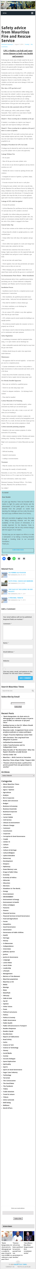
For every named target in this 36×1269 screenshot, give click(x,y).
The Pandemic (8, 1086)
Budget (5, 803)
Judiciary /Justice (9, 951)
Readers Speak (8, 1031)
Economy (6, 875)
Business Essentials (10, 809)
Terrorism (6, 1078)
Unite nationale (8, 1100)
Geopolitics (7, 924)
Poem (5, 1009)
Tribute (5, 1097)
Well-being (7, 1102)
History (5, 940)
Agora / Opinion (8, 790)
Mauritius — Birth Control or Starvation (17, 757)
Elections (6, 886)
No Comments (12, 575)
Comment (6, 828)
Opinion (6, 1004)
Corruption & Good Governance (14, 836)
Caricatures (7, 814)
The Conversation (9, 1080)
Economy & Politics (9, 877)
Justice (5, 954)
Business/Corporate (10, 811)
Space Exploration (9, 1061)
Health (5, 935)
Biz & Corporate (8, 798)
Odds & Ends (7, 998)
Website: (6, 661)
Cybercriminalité (9, 855)
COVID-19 (6, 842)
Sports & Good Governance (12, 1069)
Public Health (7, 1023)
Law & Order (7, 965)
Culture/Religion (9, 853)
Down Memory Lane (10, 869)
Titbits (5, 1089)
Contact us (10, 1267)
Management (7, 973)
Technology (7, 1075)
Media (5, 984)
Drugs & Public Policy (10, 872)
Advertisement (8, 787)
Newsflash (6, 993)
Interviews (7, 949)
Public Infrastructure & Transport (15, 1026)
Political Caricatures (10, 1012)
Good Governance (9, 927)
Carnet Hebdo (8, 817)
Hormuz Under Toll (9, 754)
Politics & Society (9, 1017)
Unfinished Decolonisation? (12, 742)
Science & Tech (8, 1045)
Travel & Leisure (8, 1094)
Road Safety (7, 1039)
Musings (6, 987)
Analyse (5, 795)
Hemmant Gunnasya (7, 44)
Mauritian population (10, 979)
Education (6, 883)
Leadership (7, 968)
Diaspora (6, 864)
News (5, 990)
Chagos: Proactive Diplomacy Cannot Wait (17, 735)
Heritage (6, 938)
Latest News (7, 962)
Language (6, 960)
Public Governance (9, 1020)
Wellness (6, 1105)
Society (27, 44)
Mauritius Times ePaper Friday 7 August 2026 (18, 760)
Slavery (5, 1050)
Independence (8, 946)
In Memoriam (8, 943)
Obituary (6, 995)
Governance (7, 930)
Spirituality (7, 1064)
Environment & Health (11, 902)
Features (6, 908)
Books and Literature (10, 801)
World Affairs (7, 1108)
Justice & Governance (10, 957)
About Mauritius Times (11, 784)
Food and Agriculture (10, 919)
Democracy (7, 858)
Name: (6, 643)
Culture (5, 844)
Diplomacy (6, 866)
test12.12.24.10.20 (23, 1267)
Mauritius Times (20, 1264)
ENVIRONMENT (8, 897)
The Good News (8, 1083)
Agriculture (7, 792)
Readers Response (9, 1028)
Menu (5, 13)
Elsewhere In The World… (12, 888)
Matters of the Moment (11, 976)
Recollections (7, 1034)
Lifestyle (6, 971)
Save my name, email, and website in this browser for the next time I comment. (17, 672)
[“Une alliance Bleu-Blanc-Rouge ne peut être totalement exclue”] (29, 1236)
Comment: (7, 624)
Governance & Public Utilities (13, 932)
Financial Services (9, 913)
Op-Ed (5, 1001)
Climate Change (8, 825)
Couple (5, 839)
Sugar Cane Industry (10, 1072)
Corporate (6, 833)
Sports (5, 1067)
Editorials (6, 880)
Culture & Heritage (9, 850)
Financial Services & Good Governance (16, 916)
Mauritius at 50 (8, 982)
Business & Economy (10, 806)
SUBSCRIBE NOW (18, 550)
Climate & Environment (11, 822)
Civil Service (7, 820)
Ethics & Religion (9, 905)
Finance (5, 910)
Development (8, 861)
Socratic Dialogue (9, 1058)
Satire (5, 1042)
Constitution (7, 831)
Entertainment (8, 894)
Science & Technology (10, 1048)
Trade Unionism (8, 1091)
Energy (5, 891)
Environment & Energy (11, 899)
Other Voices (7, 1006)
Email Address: (8, 652)
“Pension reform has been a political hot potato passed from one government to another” (17, 765)
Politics (5, 1015)
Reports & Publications (11, 1037)
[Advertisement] (18, 18)
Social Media (7, 1053)
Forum (5, 921)
